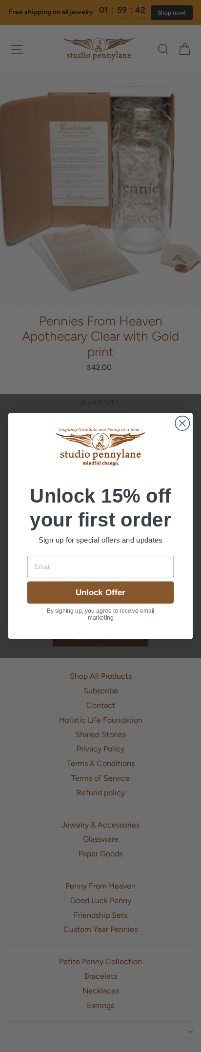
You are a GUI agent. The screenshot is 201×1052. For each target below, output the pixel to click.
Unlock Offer (100, 592)
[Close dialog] (182, 423)
